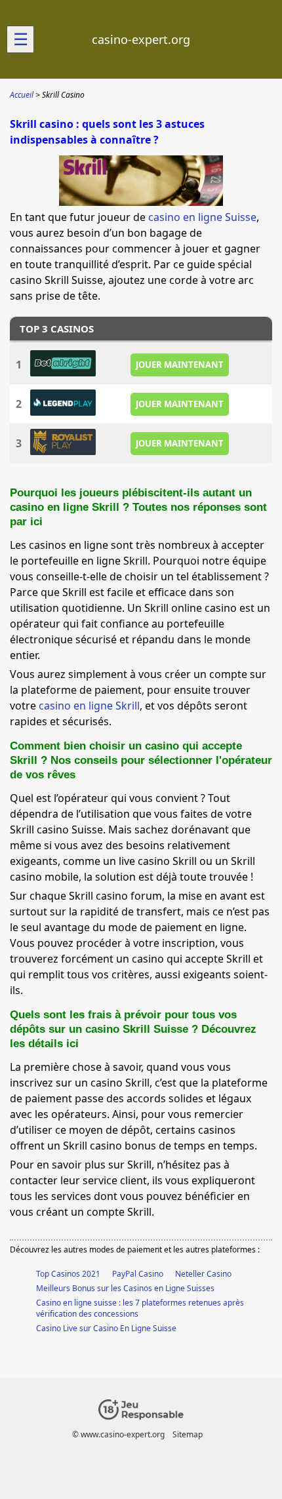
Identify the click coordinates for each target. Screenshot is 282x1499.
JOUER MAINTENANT (180, 364)
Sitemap (187, 1434)
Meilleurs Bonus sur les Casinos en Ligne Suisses (125, 1288)
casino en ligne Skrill (89, 705)
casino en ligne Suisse (202, 217)
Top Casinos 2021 (68, 1273)
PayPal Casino (137, 1273)
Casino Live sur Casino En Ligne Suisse (106, 1328)
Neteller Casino (203, 1273)
